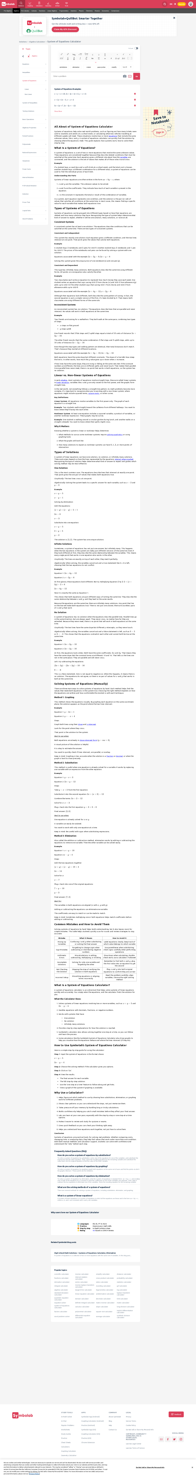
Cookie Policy (131, 1425)
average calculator (103, 1316)
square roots (93, 393)
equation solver (60, 1303)
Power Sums (26, 169)
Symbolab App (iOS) (88, 1429)
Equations (25, 64)
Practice (64, 1438)
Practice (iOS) (86, 1438)
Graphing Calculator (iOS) (90, 1434)
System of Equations (29, 81)
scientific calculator (61, 1274)
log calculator (122, 1290)
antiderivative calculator (105, 1294)
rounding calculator (103, 1286)
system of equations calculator (61, 1307)
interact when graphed (124, 459)
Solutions (23, 42)
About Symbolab (115, 1417)
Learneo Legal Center (133, 1444)
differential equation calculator (82, 1316)
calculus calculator (82, 1307)
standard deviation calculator (61, 1294)
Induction (25, 194)
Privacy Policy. (34, 1473)
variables (124, 157)
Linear (27, 89)
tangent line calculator (83, 1290)
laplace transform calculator (123, 1294)
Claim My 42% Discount (65, 29)
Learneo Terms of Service (135, 1448)
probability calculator (124, 1278)
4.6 (94, 1230)
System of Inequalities (29, 103)
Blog (110, 1421)
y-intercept (91, 724)
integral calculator (61, 1286)
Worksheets (65, 1429)
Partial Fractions (27, 136)
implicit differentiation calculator (125, 1311)
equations (113, 136)
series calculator (81, 1282)
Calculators (65, 1447)
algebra (64, 380)
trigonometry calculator (104, 1290)
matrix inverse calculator (105, 1303)
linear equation (62, 382)
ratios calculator (102, 1282)
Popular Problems (67, 1425)
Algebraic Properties (29, 128)
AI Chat (64, 1421)
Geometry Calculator (68, 1455)
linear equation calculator (84, 1294)
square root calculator (104, 1311)
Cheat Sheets (66, 1442)
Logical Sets (26, 210)
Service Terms (131, 1421)
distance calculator (124, 1274)
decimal (119, 756)
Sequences (26, 161)
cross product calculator (105, 1278)
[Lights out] (175, 4)
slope (80, 724)
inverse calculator (82, 1274)
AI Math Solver (66, 1417)
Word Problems (27, 219)
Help (110, 1425)
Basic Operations (28, 119)
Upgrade (182, 4)
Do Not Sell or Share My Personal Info (140, 1429)
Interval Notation (28, 177)
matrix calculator (123, 1303)
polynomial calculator (83, 1311)
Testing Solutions (28, 111)
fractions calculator (61, 1278)
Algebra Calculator (37, 42)
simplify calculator (103, 1274)
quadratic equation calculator (61, 1299)
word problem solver (62, 1316)
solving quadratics (115, 435)
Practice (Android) (88, 1425)
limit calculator (122, 1299)
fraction (110, 756)
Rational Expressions (29, 152)
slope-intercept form (88, 740)
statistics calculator (124, 1282)
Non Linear (28, 94)
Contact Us (113, 1429)
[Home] (22, 1418)
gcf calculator (122, 1286)
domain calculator (82, 1299)
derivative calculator (61, 1282)
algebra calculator (61, 1290)
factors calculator (60, 1311)
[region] (98, 1467)
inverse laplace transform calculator (84, 1286)
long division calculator (125, 1307)
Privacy (128, 1417)
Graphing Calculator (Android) (92, 1421)
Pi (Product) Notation (29, 186)
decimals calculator (103, 1299)
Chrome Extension (88, 1442)
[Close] (192, 1467)
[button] (124, 77)
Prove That (26, 202)
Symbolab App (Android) (90, 1417)
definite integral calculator (85, 1303)
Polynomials (26, 144)
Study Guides (66, 1434)
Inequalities (26, 72)
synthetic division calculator (123, 1316)
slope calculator (102, 1307)
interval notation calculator (81, 1278)
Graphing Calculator (68, 1451)
